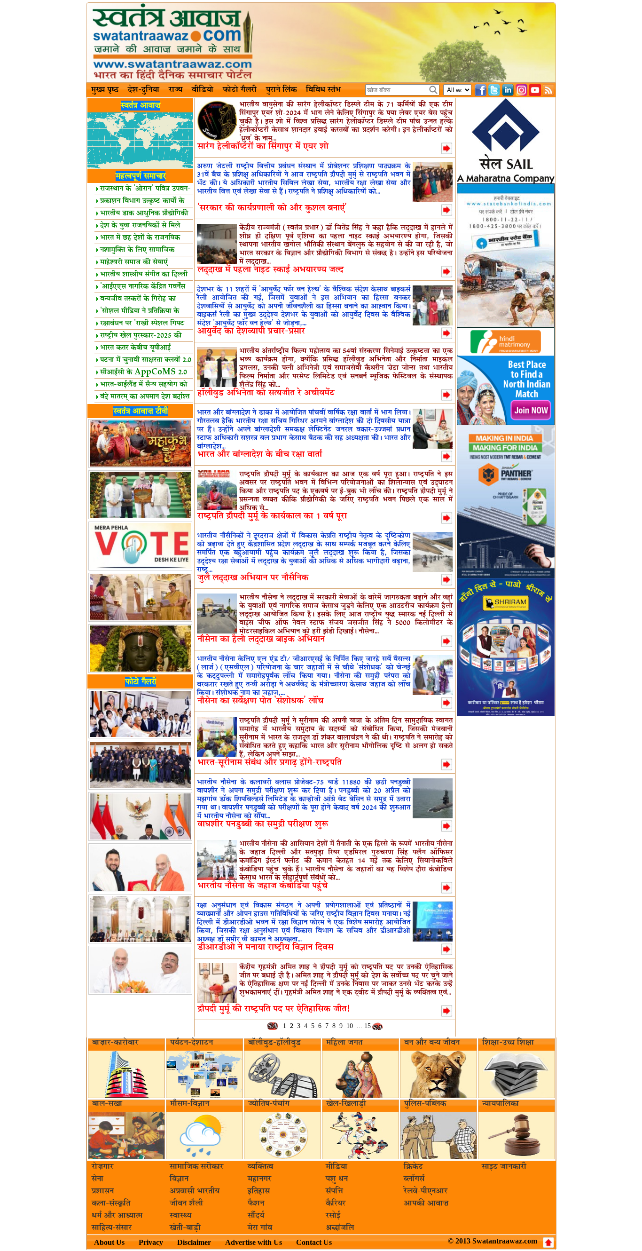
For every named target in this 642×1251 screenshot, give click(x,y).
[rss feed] (549, 90)
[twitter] (494, 90)
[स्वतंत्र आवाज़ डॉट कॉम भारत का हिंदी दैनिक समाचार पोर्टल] (321, 42)
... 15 (364, 1025)
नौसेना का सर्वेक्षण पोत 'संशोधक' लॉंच (260, 701)
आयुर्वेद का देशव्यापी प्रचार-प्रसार (251, 331)
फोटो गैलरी (240, 90)
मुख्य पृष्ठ (104, 90)
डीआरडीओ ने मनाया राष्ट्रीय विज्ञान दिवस (265, 947)
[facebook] (480, 90)
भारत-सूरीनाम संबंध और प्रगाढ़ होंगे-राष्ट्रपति (269, 763)
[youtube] (535, 90)
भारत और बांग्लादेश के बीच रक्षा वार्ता (259, 455)
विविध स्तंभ (323, 90)
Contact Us (314, 1242)
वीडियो (202, 90)
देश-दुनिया (143, 90)
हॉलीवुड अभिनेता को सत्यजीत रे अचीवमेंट (266, 393)
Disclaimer (194, 1242)
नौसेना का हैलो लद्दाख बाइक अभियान (261, 639)
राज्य (175, 90)
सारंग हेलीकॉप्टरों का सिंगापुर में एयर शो (263, 146)
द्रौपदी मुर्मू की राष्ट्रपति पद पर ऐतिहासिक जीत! (273, 1009)
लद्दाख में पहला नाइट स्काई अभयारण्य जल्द (270, 270)
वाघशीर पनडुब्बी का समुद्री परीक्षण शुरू (262, 824)
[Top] (548, 1242)
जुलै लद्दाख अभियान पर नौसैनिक (252, 578)
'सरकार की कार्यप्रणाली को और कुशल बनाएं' (272, 208)
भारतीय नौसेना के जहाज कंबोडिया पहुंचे (262, 886)
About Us (109, 1242)
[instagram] (521, 90)
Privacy (151, 1242)
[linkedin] (508, 90)
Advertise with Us (253, 1242)
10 (349, 1025)
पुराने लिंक (281, 90)
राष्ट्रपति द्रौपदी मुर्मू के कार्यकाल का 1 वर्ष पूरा (272, 516)
